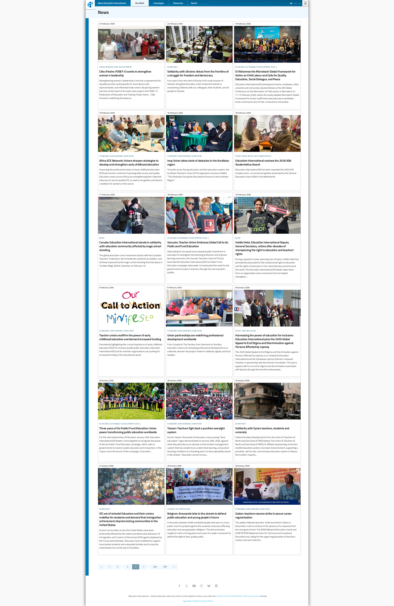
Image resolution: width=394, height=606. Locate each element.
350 (165, 566)
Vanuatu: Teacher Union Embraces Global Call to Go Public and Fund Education (199, 234)
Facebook (179, 586)
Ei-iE (90, 5)
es (300, 3)
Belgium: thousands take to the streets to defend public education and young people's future (199, 501)
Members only (305, 3)
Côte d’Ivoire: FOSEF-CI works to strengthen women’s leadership (131, 61)
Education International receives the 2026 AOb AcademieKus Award (267, 145)
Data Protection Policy (203, 601)
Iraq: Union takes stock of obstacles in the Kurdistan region (199, 146)
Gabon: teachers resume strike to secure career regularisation (267, 503)
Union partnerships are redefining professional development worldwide (199, 321)
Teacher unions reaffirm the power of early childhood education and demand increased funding (131, 321)
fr (295, 3)
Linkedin (216, 586)
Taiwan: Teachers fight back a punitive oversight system (199, 418)
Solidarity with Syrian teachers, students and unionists (267, 418)
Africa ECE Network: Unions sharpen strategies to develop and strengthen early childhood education (131, 148)
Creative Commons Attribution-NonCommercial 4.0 (238, 596)
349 (155, 566)
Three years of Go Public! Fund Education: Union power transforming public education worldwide (131, 416)
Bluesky (209, 586)
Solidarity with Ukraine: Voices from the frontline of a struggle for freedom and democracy (199, 57)
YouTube (194, 586)
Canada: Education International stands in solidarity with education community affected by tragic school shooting (131, 230)
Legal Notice (188, 601)
